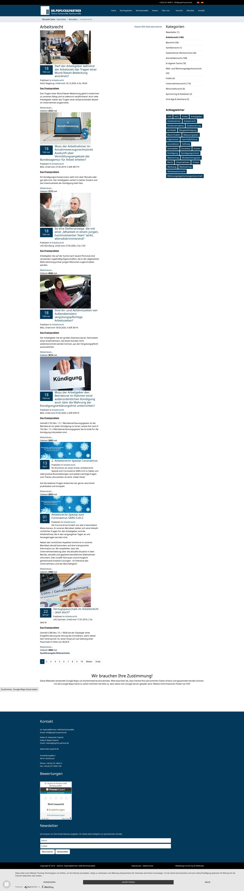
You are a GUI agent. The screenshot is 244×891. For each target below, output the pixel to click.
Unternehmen (182, 162)
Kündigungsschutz (190, 153)
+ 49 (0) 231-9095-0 (166, 2)
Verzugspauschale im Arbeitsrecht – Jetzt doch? (75, 610)
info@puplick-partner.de (183, 2)
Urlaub (196, 162)
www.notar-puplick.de (49, 749)
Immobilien (172, 148)
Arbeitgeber (196, 116)
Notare (155, 10)
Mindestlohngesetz (191, 157)
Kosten (197, 148)
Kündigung (172, 153)
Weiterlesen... (46, 107)
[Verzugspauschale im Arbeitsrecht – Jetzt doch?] (69, 590)
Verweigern (49, 882)
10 (82, 661)
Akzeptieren (128, 882)
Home (113, 10)
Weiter (89, 661)
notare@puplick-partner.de (57, 743)
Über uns (166, 10)
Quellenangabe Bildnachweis (55, 653)
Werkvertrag (185, 166)
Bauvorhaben (173, 134)
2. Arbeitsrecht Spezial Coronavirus (74, 460)
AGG (176, 116)
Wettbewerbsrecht (176, 171)
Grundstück (173, 144)
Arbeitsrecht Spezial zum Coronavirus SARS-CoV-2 (67, 516)
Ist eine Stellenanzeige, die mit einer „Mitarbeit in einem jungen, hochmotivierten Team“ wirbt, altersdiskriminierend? (77, 233)
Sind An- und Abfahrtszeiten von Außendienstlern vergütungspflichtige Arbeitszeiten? (76, 315)
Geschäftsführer (190, 139)
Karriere (179, 10)
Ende (98, 661)
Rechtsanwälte (142, 10)
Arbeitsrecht (58, 80)
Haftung (186, 144)
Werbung (171, 166)
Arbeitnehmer (174, 121)
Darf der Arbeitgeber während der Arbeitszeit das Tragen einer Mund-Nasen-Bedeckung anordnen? (76, 71)
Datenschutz (148, 866)
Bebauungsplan (191, 134)
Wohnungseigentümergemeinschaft (184, 176)
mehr (207, 882)
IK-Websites (199, 866)
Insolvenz (185, 148)
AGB (169, 116)
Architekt (171, 130)
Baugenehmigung (187, 130)
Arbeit (185, 116)
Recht (170, 162)
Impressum (136, 866)
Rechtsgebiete (126, 10)
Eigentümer (173, 139)
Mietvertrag (173, 157)
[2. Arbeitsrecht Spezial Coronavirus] (69, 450)
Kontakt (201, 10)
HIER (188, 683)
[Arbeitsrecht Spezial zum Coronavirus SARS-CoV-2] (69, 504)
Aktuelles (190, 10)
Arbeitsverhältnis (175, 125)
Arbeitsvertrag (194, 125)
